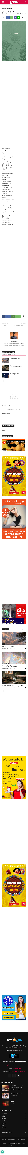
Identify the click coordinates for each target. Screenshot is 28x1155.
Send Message (17, 1068)
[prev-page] (3, 381)
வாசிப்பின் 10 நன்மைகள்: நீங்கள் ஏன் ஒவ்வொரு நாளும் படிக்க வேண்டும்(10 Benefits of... (18, 1087)
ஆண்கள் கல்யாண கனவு (20, 325)
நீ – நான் (4, 325)
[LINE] (18, 17)
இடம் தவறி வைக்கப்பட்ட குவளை (12, 686)
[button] (2, 2)
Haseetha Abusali (5, 648)
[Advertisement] (14, 77)
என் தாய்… (13, 1101)
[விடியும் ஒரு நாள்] (5, 375)
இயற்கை (3, 362)
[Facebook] (8, 17)
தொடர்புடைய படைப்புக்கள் (8, 352)
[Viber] (15, 17)
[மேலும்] (20, 1047)
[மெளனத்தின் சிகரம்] (5, 360)
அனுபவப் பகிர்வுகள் (5, 663)
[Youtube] (18, 1075)
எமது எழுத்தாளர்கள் (11, 1139)
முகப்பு (3, 5)
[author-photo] (14, 339)
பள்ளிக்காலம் (9, 8)
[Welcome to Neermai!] (5, 1095)
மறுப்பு (18, 1139)
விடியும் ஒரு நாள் (14, 373)
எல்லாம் (17, 629)
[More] (22, 17)
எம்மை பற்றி (4, 1139)
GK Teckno (17, 1145)
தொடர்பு (14, 1140)
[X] (14, 1075)
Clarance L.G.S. (9, 13)
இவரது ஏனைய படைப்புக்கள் (8, 354)
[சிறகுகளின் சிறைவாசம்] (14, 658)
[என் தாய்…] (5, 1103)
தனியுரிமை (23, 1139)
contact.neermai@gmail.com (18, 1071)
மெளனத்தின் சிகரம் (15, 358)
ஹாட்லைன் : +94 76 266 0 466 (14, 1065)
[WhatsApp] (11, 17)
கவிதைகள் (7, 5)
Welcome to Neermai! (16, 1093)
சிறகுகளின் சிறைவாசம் (9, 666)
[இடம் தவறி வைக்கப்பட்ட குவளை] (5, 368)
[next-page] (5, 381)
